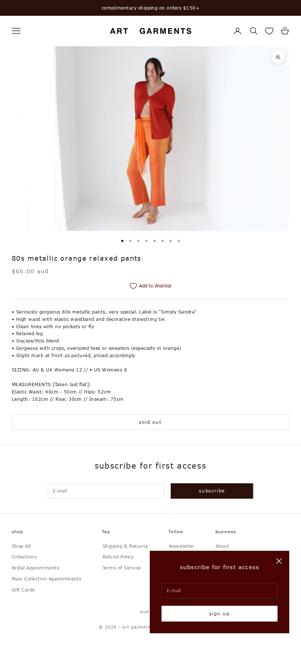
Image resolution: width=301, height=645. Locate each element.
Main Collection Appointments (46, 578)
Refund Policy (118, 556)
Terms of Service (121, 567)
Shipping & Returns (125, 546)
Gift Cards (23, 589)
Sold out (150, 422)
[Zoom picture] (278, 57)
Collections (24, 556)
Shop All (21, 546)
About (222, 546)
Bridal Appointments (35, 567)
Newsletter (181, 546)
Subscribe (212, 490)
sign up (219, 613)
